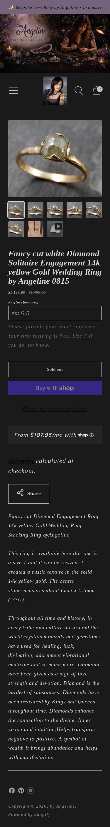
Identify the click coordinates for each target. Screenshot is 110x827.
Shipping (21, 460)
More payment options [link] (55, 408)
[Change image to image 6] (16, 229)
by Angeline (62, 806)
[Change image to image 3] (55, 210)
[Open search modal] (79, 90)
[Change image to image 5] (94, 210)
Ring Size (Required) (23, 302)
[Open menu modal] (13, 90)
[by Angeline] (55, 91)
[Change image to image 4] (74, 210)
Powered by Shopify (29, 814)
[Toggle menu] (15, 24)
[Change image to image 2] (35, 210)
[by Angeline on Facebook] (11, 792)
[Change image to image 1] (16, 210)
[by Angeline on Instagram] (30, 792)
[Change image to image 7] (35, 229)
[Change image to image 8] (55, 229)
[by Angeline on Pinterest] (21, 792)
